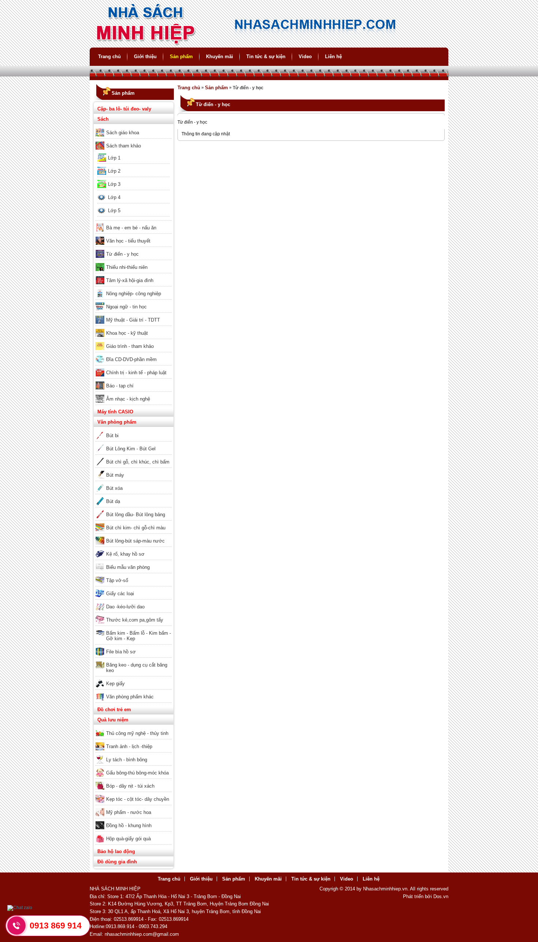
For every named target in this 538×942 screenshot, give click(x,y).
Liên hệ (333, 56)
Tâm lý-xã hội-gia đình (129, 280)
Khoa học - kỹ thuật (127, 333)
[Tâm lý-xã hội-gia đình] (134, 275)
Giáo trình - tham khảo (130, 346)
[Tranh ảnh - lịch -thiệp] (134, 741)
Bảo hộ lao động (116, 851)
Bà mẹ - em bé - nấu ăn (131, 227)
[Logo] (269, 44)
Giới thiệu (145, 56)
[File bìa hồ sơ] (134, 647)
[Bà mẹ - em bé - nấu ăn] (134, 223)
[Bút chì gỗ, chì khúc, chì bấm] (134, 457)
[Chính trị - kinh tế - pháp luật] (134, 368)
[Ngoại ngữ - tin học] (134, 302)
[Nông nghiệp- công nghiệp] (134, 289)
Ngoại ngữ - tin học (126, 306)
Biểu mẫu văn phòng (128, 567)
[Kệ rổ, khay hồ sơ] (134, 549)
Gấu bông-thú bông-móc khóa (137, 773)
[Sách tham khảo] (134, 141)
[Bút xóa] (134, 483)
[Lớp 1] (133, 153)
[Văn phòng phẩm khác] (134, 692)
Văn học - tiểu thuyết (128, 241)
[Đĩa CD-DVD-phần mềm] (134, 354)
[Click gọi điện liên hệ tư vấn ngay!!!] (16, 925)
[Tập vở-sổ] (134, 575)
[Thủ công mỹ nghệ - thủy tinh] (134, 728)
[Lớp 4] (133, 192)
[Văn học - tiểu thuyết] (134, 236)
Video (305, 56)
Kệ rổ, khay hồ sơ (125, 554)
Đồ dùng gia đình (117, 861)
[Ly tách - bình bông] (134, 755)
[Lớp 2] (133, 166)
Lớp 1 (114, 158)
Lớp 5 (114, 210)
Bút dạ (113, 501)
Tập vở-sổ (117, 580)
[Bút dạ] (134, 496)
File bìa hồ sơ (121, 651)
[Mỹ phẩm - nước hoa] (134, 807)
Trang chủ (109, 56)
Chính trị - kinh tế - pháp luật (136, 372)
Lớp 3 (114, 184)
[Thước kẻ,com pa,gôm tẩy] (134, 615)
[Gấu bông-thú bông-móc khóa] (134, 768)
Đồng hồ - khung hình (129, 825)
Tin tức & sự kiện (265, 56)
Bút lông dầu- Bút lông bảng (135, 514)
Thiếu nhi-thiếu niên (126, 267)
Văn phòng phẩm (117, 422)
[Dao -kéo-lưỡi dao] (134, 602)
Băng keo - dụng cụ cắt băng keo (136, 667)
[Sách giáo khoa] (134, 128)
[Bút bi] (134, 430)
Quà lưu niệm (112, 720)
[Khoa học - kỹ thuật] (134, 328)
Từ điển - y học (122, 254)
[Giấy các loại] (134, 589)
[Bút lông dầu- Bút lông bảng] (134, 509)
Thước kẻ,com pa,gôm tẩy (134, 620)
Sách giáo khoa (122, 132)
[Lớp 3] (133, 179)
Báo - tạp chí (120, 386)
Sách (103, 119)
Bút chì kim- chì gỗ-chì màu (135, 527)
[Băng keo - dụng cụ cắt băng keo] (134, 660)
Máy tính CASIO (115, 411)
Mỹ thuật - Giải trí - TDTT (133, 320)
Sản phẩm (181, 56)
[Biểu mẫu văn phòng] (134, 562)
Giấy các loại (120, 593)
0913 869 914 (56, 925)
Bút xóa (114, 488)
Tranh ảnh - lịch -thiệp (129, 746)
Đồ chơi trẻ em (114, 709)
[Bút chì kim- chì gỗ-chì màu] (134, 523)
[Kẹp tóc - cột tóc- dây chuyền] (134, 794)
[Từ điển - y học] (134, 249)
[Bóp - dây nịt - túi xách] (134, 781)
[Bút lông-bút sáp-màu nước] (134, 536)
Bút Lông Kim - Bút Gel (131, 448)
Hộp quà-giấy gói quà (128, 838)
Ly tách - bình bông (126, 759)
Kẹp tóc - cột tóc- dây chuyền (137, 799)
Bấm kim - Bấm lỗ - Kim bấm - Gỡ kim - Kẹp (138, 635)
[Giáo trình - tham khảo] (134, 341)
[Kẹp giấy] (134, 679)
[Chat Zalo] (19, 907)
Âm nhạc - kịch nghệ (128, 399)
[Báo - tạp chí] (134, 381)
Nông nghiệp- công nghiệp (133, 293)
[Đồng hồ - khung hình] (134, 820)
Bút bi (112, 435)
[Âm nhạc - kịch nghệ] (134, 394)
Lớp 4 (114, 197)
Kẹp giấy (115, 683)
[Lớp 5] (133, 205)
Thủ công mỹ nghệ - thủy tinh (137, 733)
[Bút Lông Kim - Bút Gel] (134, 444)
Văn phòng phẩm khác (130, 696)
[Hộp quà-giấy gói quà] (134, 834)
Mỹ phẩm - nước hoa (128, 812)
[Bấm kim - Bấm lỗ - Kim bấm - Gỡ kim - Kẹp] (134, 628)
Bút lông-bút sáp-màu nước (135, 541)
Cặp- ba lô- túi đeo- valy (124, 109)
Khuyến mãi (219, 56)
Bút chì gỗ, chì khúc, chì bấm (137, 462)
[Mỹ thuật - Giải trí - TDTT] (134, 315)
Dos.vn (440, 896)
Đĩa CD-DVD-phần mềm (131, 359)
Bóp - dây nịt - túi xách (130, 786)
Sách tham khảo (123, 146)
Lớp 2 (114, 171)
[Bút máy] (134, 470)
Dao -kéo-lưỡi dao (125, 606)
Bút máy (115, 475)
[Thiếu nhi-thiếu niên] (134, 262)
